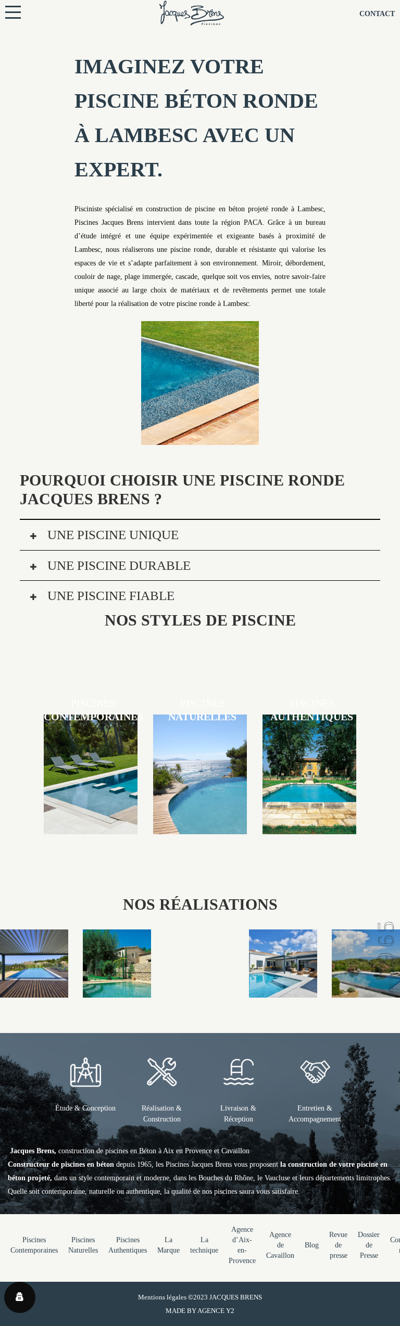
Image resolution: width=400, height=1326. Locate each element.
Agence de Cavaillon (280, 1245)
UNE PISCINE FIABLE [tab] (109, 596)
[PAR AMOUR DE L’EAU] (283, 990)
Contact (377, 14)
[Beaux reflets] (34, 990)
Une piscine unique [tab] (111, 535)
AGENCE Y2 (215, 1311)
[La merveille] (117, 990)
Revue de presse (338, 1245)
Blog (312, 1245)
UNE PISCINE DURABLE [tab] (117, 565)
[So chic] (366, 990)
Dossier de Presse (369, 1245)
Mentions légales (162, 1297)
